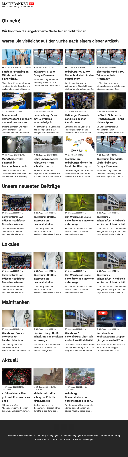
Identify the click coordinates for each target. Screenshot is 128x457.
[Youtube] (71, 427)
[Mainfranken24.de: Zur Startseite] (18, 4)
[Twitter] (64, 427)
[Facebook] (57, 427)
